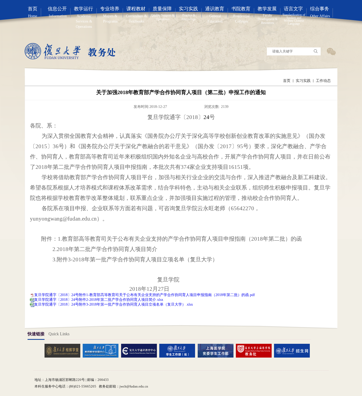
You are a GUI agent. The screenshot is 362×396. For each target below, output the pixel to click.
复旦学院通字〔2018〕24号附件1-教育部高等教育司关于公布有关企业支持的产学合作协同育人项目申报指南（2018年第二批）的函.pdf (144, 295)
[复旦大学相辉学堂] (64, 350)
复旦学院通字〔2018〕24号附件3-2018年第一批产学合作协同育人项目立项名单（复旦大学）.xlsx (113, 304)
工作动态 (323, 81)
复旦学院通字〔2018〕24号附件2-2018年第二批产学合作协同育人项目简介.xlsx (98, 300)
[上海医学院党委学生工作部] (217, 350)
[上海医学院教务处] (256, 350)
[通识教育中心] (141, 350)
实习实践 (303, 81)
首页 (286, 81)
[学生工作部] (179, 350)
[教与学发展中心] (102, 350)
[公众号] (331, 51)
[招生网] (294, 350)
